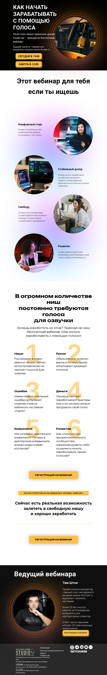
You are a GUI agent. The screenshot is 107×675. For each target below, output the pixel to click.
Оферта (43, 653)
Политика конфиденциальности (52, 651)
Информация (45, 648)
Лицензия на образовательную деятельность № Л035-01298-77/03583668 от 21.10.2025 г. (31, 667)
